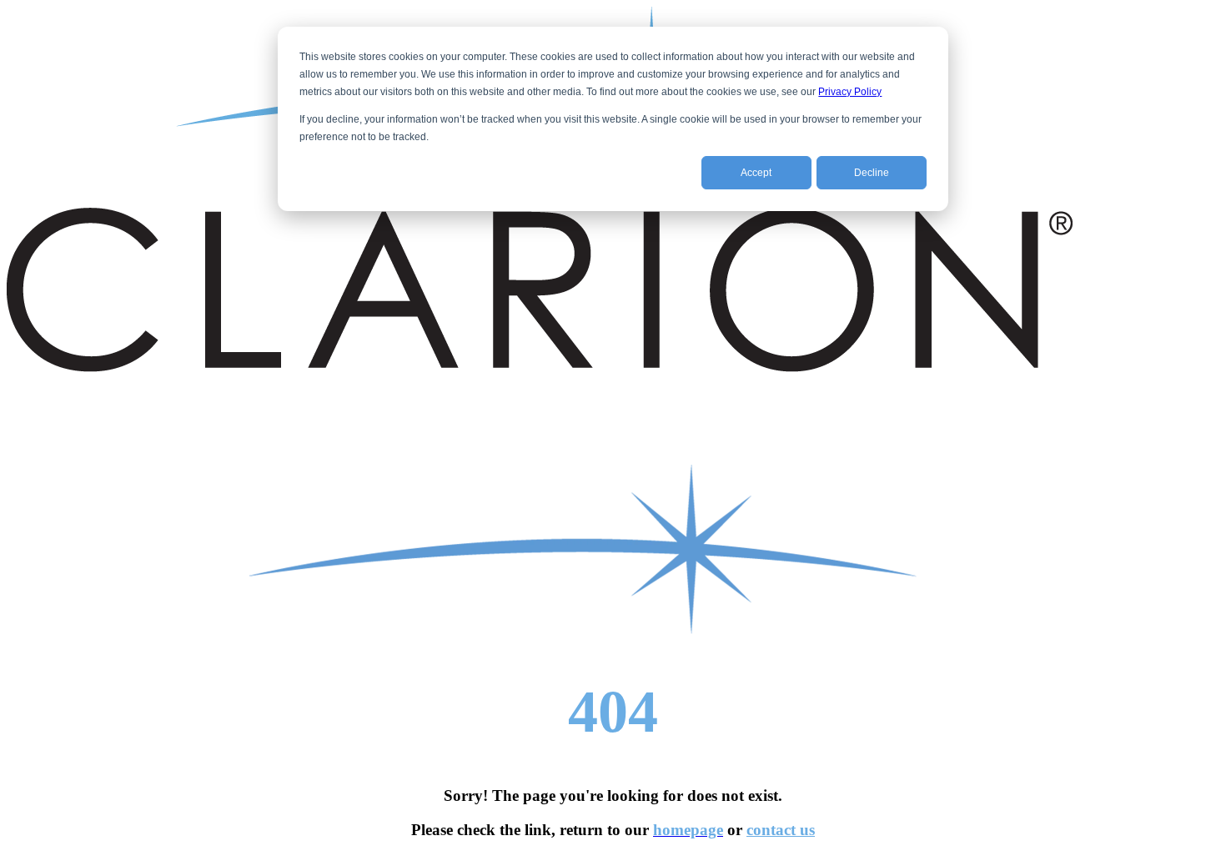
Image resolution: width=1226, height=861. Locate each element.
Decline (871, 173)
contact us (780, 829)
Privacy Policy (850, 92)
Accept (756, 173)
